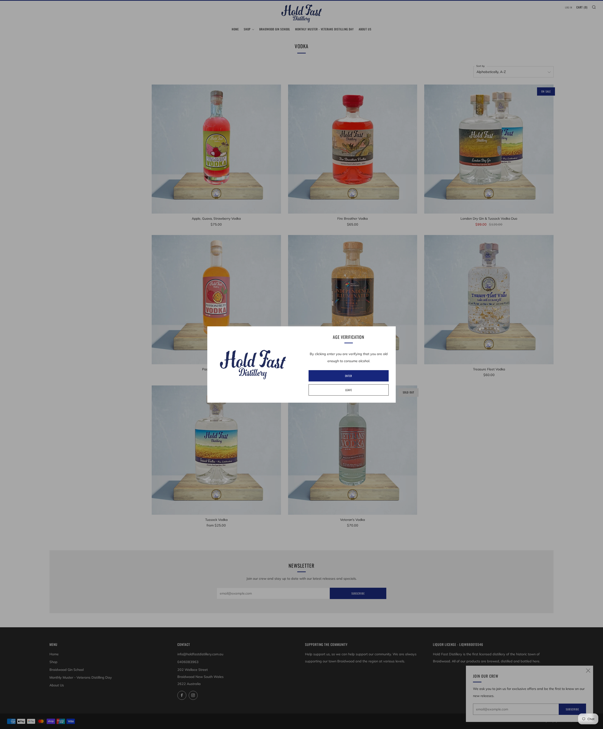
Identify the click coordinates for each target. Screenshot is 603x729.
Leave (348, 390)
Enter (348, 376)
